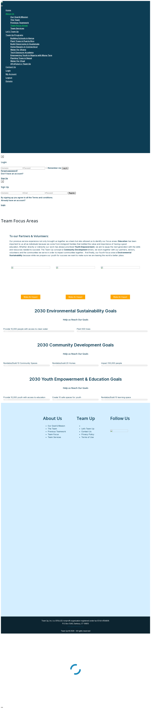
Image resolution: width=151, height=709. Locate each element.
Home (8, 10)
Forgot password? (9, 171)
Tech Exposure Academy (22, 52)
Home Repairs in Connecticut (24, 47)
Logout (9, 77)
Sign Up (4, 178)
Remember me (54, 168)
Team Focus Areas (19, 25)
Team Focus (53, 434)
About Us (10, 14)
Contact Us (11, 67)
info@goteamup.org (75, 626)
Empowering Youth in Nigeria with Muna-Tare (31, 55)
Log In (65, 168)
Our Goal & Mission (19, 17)
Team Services (17, 28)
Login (8, 70)
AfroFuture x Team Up (20, 64)
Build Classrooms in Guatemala (24, 44)
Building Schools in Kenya (22, 38)
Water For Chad (17, 61)
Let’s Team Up (12, 31)
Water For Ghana (18, 49)
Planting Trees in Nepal (21, 58)
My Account (11, 74)
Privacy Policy (87, 434)
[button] (30, 297)
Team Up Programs (14, 35)
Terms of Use (87, 437)
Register (72, 193)
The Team (15, 20)
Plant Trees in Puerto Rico (22, 41)
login (3, 205)
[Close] (2, 707)
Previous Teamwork (19, 23)
